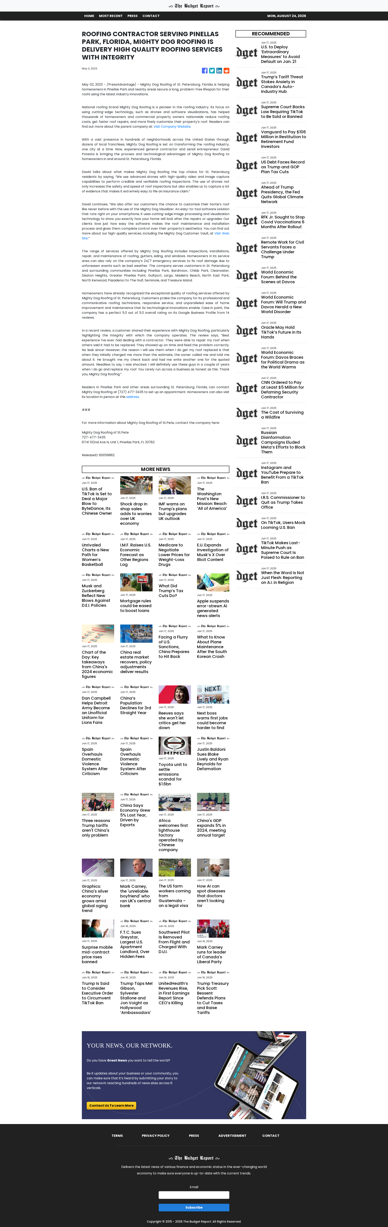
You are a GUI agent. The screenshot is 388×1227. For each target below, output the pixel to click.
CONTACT (151, 16)
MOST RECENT (111, 16)
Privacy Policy (156, 1135)
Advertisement (232, 1135)
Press (194, 1135)
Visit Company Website (172, 126)
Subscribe (194, 1207)
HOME (89, 16)
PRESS (133, 16)
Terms (117, 1135)
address (132, 397)
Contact (270, 1135)
